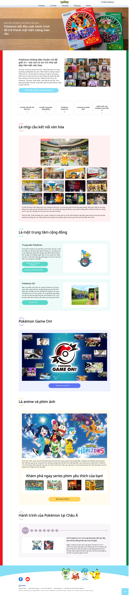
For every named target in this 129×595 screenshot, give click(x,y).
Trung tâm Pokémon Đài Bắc (33, 270)
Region (125, 591)
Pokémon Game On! (62, 386)
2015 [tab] (32, 530)
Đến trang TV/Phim (62, 499)
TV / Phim (53, 6)
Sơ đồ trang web (58, 588)
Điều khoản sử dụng (34, 588)
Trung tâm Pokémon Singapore (33, 264)
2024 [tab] (57, 530)
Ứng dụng (77, 6)
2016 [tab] (36, 530)
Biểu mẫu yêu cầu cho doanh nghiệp (73, 588)
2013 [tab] (25, 530)
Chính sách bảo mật (46, 588)
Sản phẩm (65, 6)
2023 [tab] (52, 530)
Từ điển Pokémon (107, 2)
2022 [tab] (48, 530)
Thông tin (41, 6)
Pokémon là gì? (22, 588)
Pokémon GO (33, 302)
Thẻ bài (88, 6)
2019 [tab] (40, 530)
